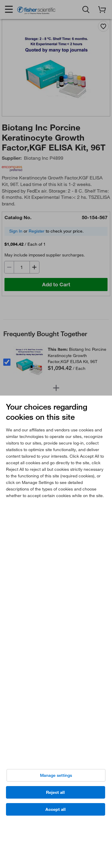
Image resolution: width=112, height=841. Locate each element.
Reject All (55, 792)
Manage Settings (56, 775)
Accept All (55, 809)
